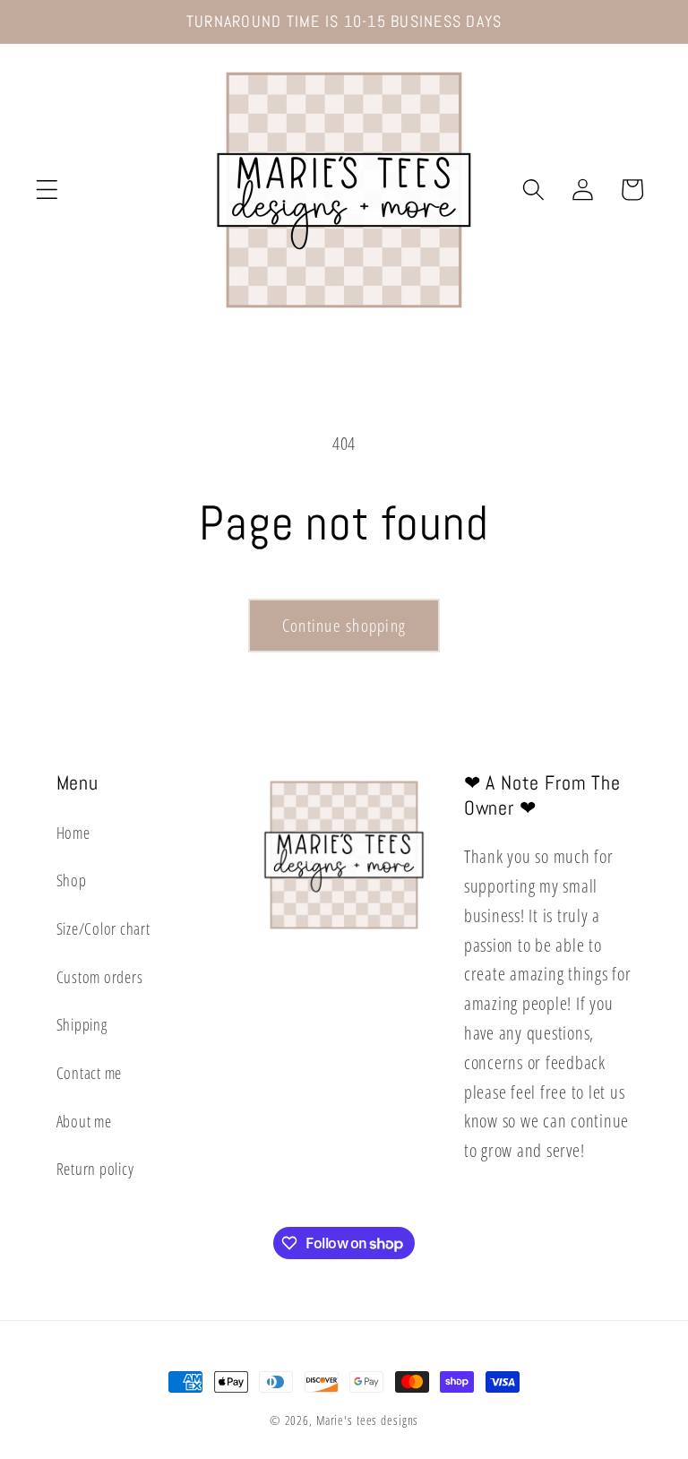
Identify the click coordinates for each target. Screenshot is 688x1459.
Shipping (82, 1024)
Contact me (89, 1072)
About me (84, 1121)
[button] (47, 189)
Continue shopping (344, 625)
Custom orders (99, 977)
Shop (71, 880)
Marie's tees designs (367, 1420)
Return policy (95, 1168)
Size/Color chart (103, 928)
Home (73, 832)
